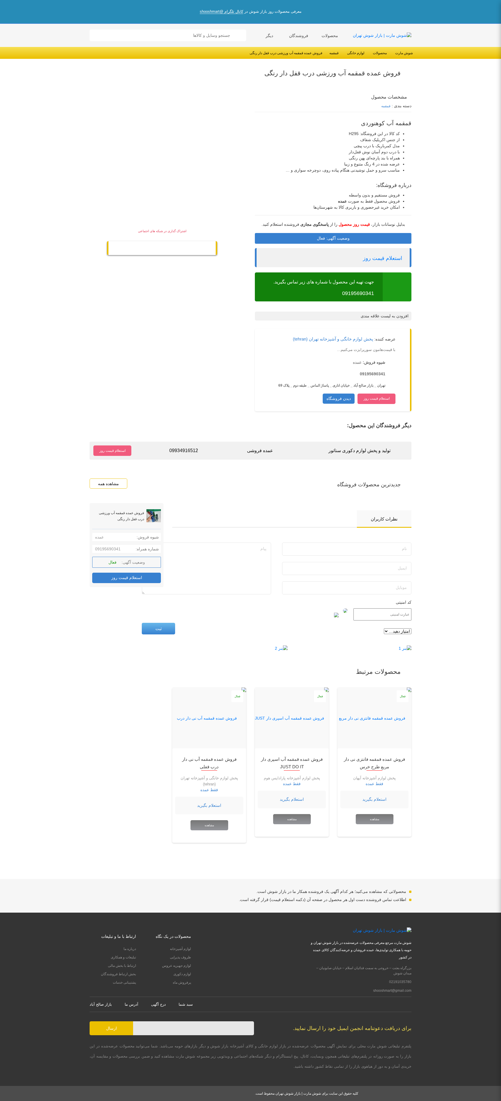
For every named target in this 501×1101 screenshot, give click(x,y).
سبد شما (186, 1004)
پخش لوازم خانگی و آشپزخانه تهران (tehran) (333, 338)
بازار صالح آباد (101, 1004)
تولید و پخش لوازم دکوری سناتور (359, 450)
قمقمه (334, 53)
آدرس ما (131, 1004)
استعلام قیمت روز (382, 258)
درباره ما (130, 949)
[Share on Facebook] (150, 248)
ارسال (111, 1028)
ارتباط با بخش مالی (122, 966)
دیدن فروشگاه (338, 398)
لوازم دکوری (182, 974)
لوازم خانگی (355, 53)
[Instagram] (409, 1004)
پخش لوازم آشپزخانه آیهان (374, 778)
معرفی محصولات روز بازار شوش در (251, 11)
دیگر (269, 35)
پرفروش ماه (182, 982)
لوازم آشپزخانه (180, 949)
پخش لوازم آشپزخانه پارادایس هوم (292, 778)
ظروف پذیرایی (180, 957)
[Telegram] (162, 248)
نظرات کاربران (384, 518)
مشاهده (374, 819)
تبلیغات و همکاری (123, 957)
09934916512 (183, 450)
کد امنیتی (403, 602)
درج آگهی (158, 1004)
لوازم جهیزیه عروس (176, 966)
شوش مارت (404, 53)
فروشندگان (298, 35)
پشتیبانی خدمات (124, 982)
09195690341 (358, 293)
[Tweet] (174, 248)
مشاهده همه (108, 483)
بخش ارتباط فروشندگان (118, 974)
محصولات (330, 35)
